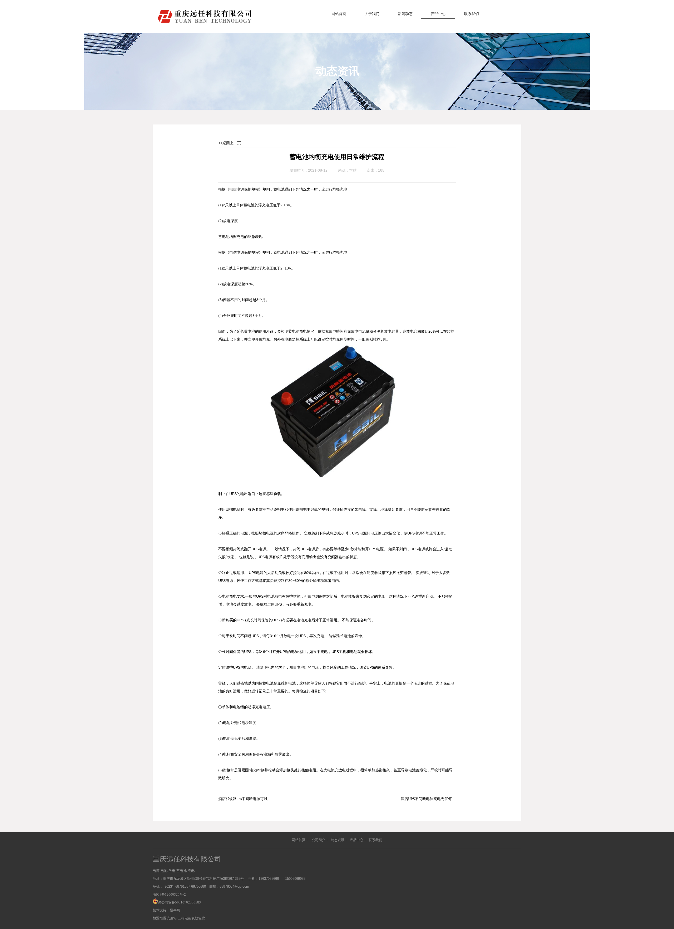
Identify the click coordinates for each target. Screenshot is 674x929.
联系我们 (471, 14)
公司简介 (318, 840)
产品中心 (438, 14)
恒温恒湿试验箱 (165, 918)
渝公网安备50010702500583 (179, 902)
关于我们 (372, 14)
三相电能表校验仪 (191, 918)
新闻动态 (405, 14)
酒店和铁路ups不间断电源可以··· (244, 799)
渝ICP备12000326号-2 (169, 894)
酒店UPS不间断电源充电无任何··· (428, 799)
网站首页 (338, 14)
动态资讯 (337, 840)
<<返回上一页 (229, 143)
